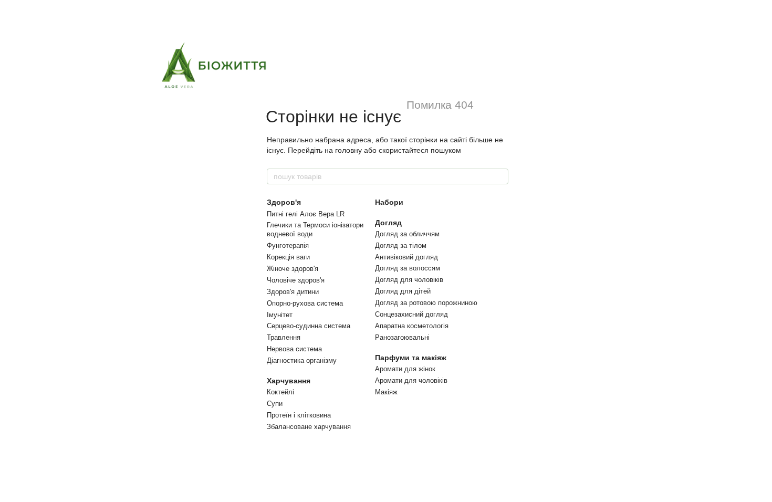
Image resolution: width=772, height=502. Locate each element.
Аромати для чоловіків (411, 380)
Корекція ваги (288, 257)
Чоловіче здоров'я (296, 280)
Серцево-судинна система (308, 326)
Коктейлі (280, 392)
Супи (275, 403)
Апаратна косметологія (411, 326)
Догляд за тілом (400, 245)
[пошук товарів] (500, 176)
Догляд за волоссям (407, 268)
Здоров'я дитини (293, 292)
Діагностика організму (302, 360)
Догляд (388, 222)
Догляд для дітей (403, 291)
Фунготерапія (288, 245)
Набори (389, 202)
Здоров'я (284, 202)
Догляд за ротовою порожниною (426, 303)
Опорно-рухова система (305, 303)
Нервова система (294, 349)
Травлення (283, 337)
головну (348, 150)
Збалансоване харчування (309, 427)
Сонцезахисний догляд (411, 314)
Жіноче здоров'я (292, 269)
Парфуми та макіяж (410, 357)
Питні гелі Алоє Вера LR (306, 214)
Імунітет (280, 315)
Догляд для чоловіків (409, 280)
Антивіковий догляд (406, 257)
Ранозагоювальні (402, 337)
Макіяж (386, 392)
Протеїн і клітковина (299, 415)
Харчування (288, 380)
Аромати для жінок (405, 369)
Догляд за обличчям (407, 234)
